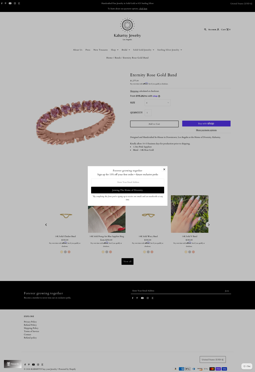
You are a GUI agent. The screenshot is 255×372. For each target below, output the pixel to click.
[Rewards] (13, 364)
